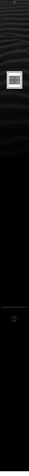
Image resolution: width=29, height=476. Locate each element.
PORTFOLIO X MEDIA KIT (14, 321)
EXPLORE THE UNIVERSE (15, 317)
